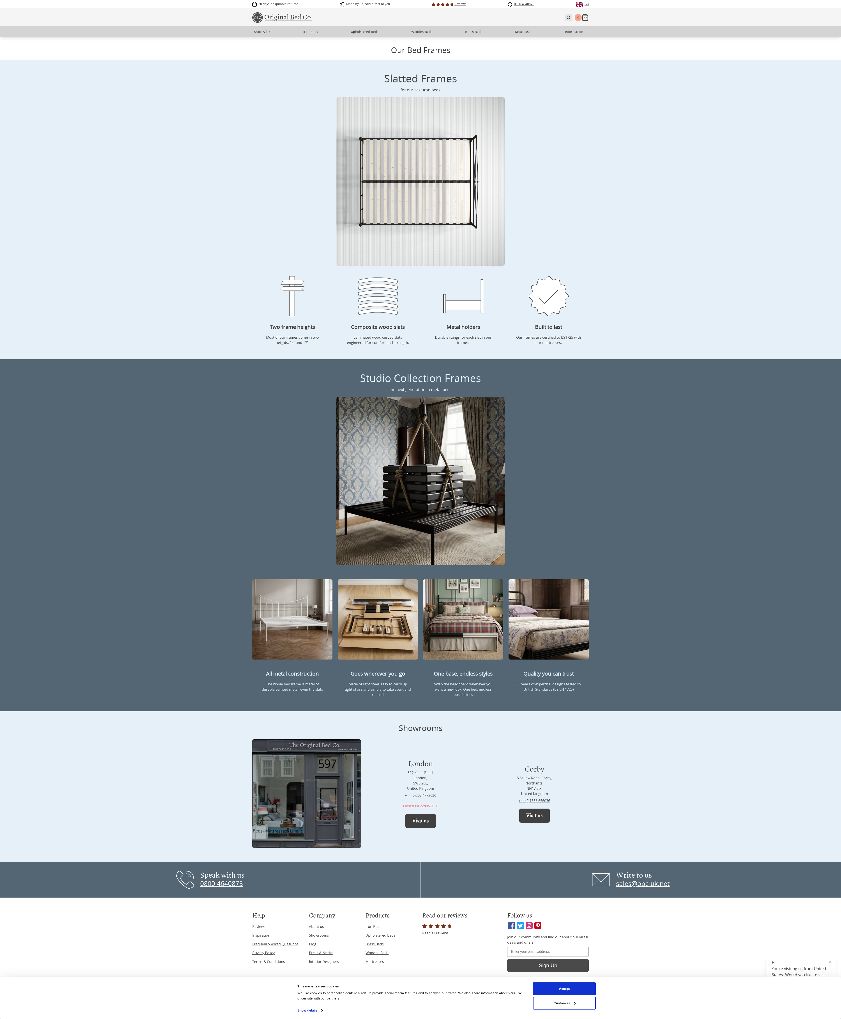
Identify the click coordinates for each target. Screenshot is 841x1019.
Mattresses (375, 961)
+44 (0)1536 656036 (534, 800)
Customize (562, 1003)
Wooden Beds (377, 952)
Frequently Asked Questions (275, 944)
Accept (564, 989)
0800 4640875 (221, 883)
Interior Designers (324, 961)
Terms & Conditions (268, 961)
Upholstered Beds (380, 935)
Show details (307, 1010)
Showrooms (319, 935)
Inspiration (261, 935)
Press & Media (321, 952)
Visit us (420, 820)
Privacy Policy (263, 952)
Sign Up (548, 965)
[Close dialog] (831, 953)
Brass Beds (375, 944)
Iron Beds (373, 926)
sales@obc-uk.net (643, 883)
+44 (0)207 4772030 (420, 795)
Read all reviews (435, 933)
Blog (312, 944)
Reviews (258, 926)
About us (316, 926)
